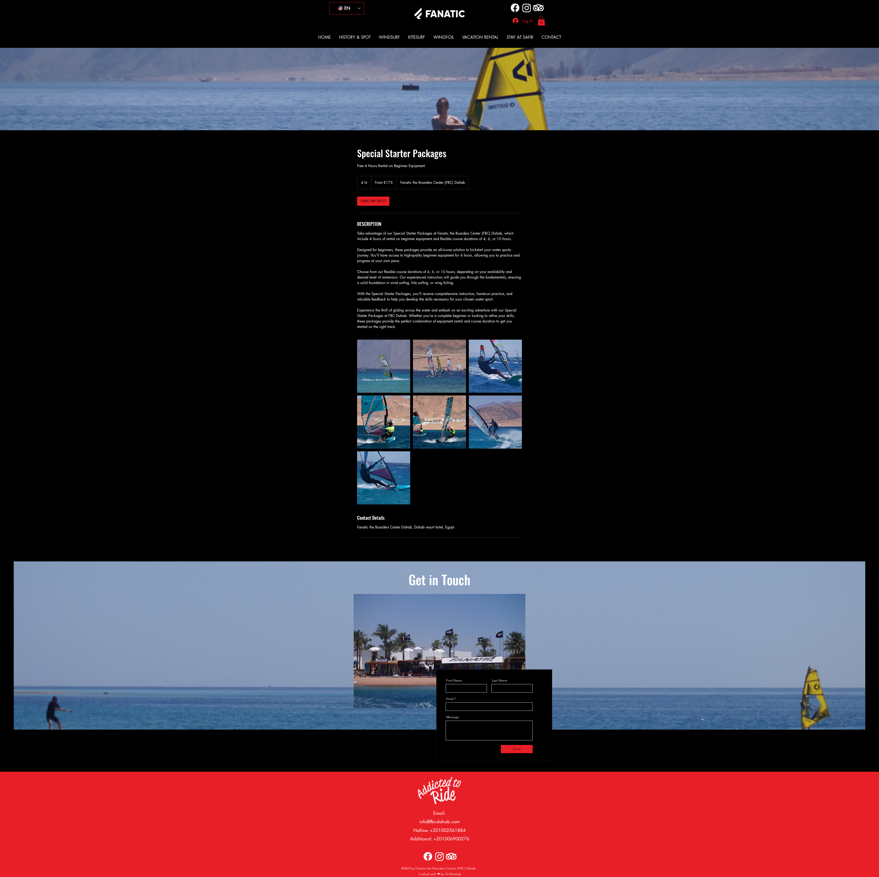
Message (452, 717)
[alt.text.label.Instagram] (526, 8)
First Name (454, 680)
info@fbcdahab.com (439, 822)
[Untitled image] (383, 366)
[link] (373, 201)
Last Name (499, 680)
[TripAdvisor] (538, 8)
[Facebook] (515, 8)
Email (450, 698)
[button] (541, 21)
